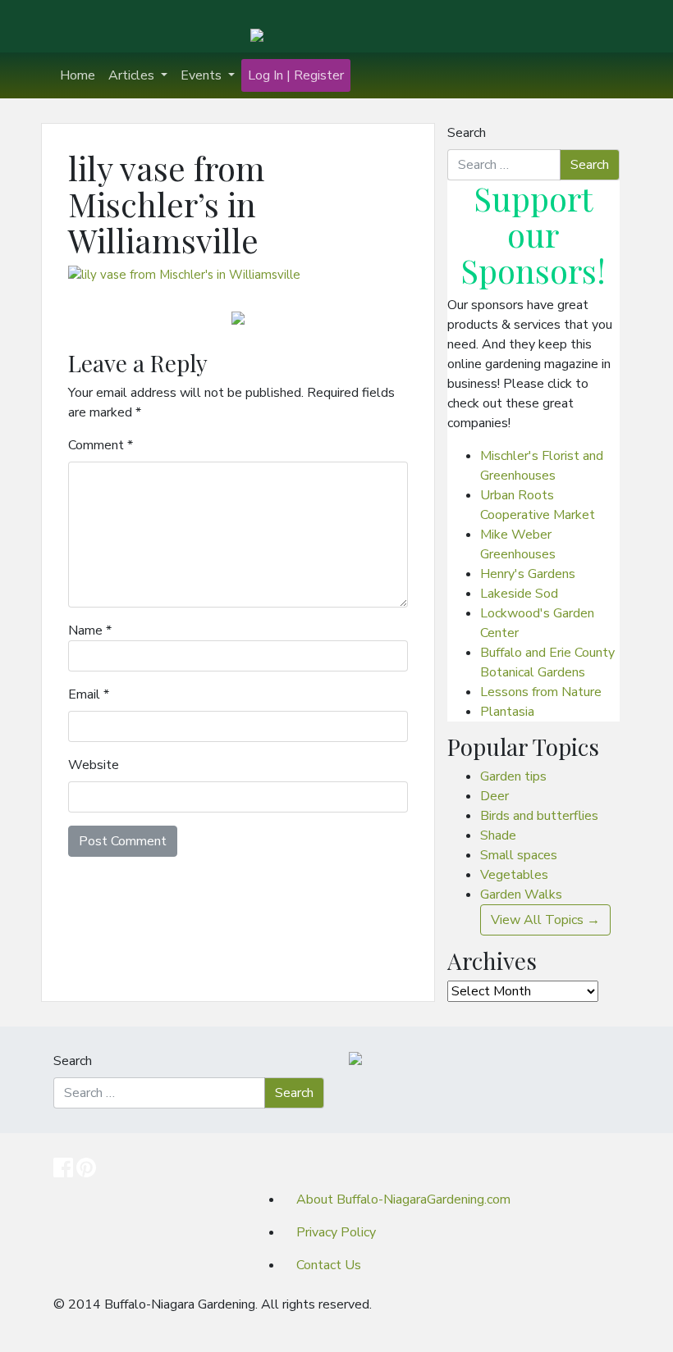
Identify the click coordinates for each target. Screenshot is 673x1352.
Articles (133, 75)
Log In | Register (296, 75)
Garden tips (513, 776)
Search (466, 133)
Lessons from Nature (541, 692)
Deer (494, 796)
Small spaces (518, 855)
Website (93, 765)
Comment (100, 445)
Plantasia (507, 712)
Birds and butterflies (539, 816)
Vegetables (514, 875)
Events (203, 75)
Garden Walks (521, 894)
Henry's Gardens (527, 574)
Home (77, 75)
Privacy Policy (336, 1232)
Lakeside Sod (519, 594)
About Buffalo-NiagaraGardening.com (403, 1199)
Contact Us (328, 1265)
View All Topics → (545, 920)
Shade (498, 835)
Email (88, 694)
